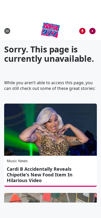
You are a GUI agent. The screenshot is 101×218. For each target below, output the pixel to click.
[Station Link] (50, 30)
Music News (17, 160)
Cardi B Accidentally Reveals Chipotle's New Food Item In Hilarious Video (40, 174)
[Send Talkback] (82, 31)
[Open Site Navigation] (7, 31)
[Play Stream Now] (92, 31)
